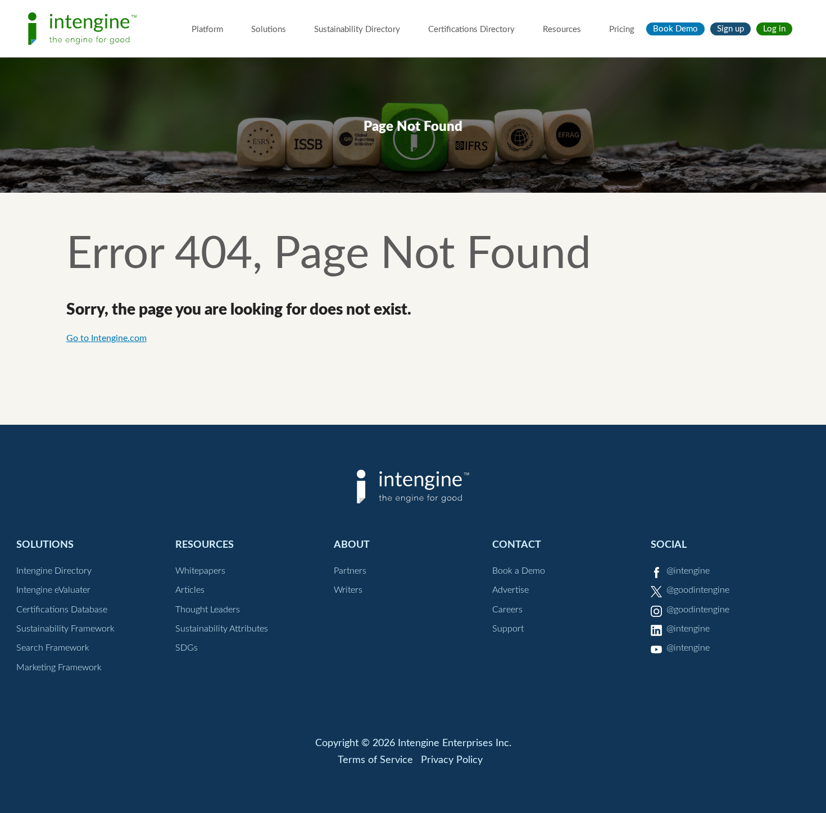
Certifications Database (61, 609)
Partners (350, 570)
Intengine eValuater (53, 589)
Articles (190, 589)
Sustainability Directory (357, 29)
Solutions (268, 29)
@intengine (688, 570)
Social (669, 544)
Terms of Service (375, 760)
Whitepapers (200, 570)
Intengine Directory (54, 570)
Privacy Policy (452, 760)
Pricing (621, 29)
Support (508, 628)
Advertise (510, 589)
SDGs (186, 647)
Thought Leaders (207, 609)
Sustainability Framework (65, 628)
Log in (774, 29)
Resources (562, 29)
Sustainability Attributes (221, 628)
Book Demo (675, 29)
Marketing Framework (59, 667)
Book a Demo (518, 570)
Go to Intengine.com (106, 338)
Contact (516, 544)
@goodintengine (697, 589)
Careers (507, 609)
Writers (348, 589)
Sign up (730, 29)
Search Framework (52, 647)
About (352, 544)
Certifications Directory (471, 29)
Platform (207, 29)
